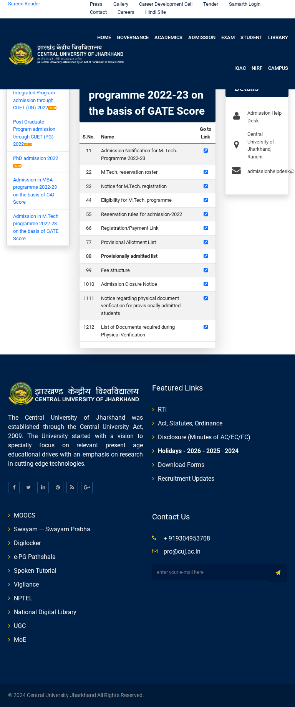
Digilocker (27, 543)
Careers (126, 12)
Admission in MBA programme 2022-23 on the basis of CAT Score (35, 191)
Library (278, 37)
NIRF (257, 68)
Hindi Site (155, 12)
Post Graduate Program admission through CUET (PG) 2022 (34, 133)
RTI (162, 409)
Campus (278, 68)
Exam (228, 37)
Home (104, 37)
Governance (133, 37)
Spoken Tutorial (35, 570)
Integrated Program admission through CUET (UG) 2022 (34, 100)
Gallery (120, 4)
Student (251, 37)
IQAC (240, 68)
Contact (98, 12)
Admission (201, 37)
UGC (20, 626)
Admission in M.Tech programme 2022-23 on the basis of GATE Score (35, 227)
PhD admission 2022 (35, 158)
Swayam (26, 529)
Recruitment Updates (186, 478)
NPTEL (23, 598)
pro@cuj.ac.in (182, 551)
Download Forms (181, 464)
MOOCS (24, 515)
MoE (20, 639)
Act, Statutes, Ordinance (190, 423)
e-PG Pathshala (35, 556)
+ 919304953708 (187, 538)
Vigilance (26, 584)
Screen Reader (24, 4)
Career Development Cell (165, 4)
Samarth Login (244, 4)
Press (96, 4)
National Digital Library (45, 612)
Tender (210, 4)
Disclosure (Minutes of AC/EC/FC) (204, 437)
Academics (168, 37)
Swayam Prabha (67, 529)
